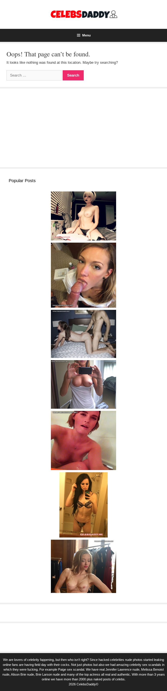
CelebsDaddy (86, 684)
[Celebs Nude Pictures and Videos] (83, 14)
